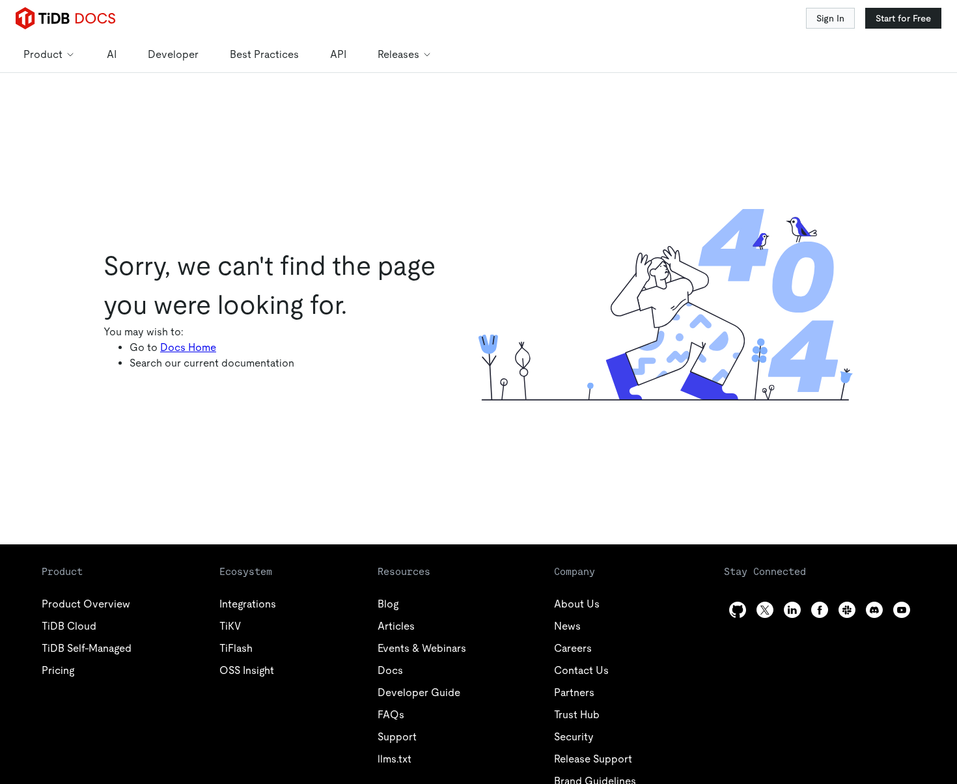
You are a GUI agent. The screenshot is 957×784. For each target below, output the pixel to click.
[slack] (847, 609)
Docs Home (188, 347)
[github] (737, 609)
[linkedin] (792, 609)
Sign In (830, 18)
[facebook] (819, 609)
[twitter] (765, 609)
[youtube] (901, 609)
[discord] (874, 609)
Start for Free (903, 18)
